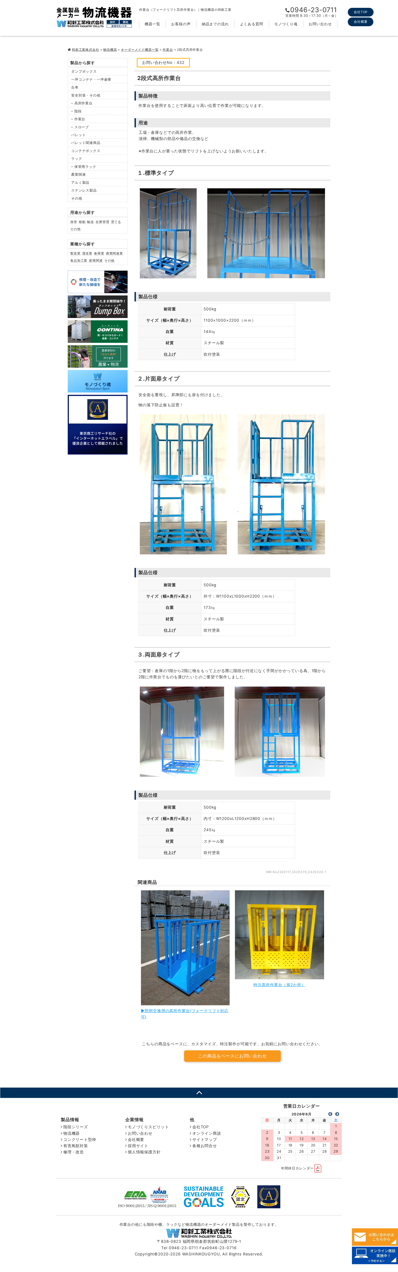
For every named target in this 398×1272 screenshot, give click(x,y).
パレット (78, 135)
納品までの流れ (215, 24)
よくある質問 (251, 24)
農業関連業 (114, 253)
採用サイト (138, 1145)
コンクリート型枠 (79, 1139)
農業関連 (78, 174)
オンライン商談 (206, 1133)
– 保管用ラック (83, 166)
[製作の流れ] (98, 389)
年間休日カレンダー (297, 1168)
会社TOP (361, 12)
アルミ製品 (80, 182)
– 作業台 (78, 119)
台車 (75, 87)
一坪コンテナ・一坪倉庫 (91, 79)
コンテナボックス (85, 151)
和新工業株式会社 (85, 50)
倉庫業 (99, 253)
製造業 (75, 253)
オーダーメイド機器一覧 (139, 50)
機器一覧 (152, 24)
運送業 (87, 253)
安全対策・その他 (85, 95)
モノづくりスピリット (148, 1127)
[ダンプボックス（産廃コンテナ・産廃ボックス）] (98, 314)
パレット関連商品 (85, 142)
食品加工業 (78, 260)
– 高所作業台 (82, 103)
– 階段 (76, 111)
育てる (116, 222)
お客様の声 (180, 24)
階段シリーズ (75, 1127)
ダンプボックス (84, 71)
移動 (82, 222)
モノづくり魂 (286, 24)
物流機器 (110, 50)
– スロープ (80, 127)
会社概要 (360, 21)
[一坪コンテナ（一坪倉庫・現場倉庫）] (98, 339)
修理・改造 (73, 1152)
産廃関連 (95, 260)
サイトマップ (204, 1139)
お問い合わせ (320, 24)
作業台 (168, 50)
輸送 (90, 222)
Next (337, 1114)
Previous (330, 1114)
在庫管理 (102, 222)
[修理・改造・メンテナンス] (98, 290)
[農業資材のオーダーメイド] (98, 364)
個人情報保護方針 (144, 1152)
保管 (73, 222)
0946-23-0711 (313, 10)
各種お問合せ (204, 1145)
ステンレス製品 (84, 190)
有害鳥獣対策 (75, 1145)
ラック (76, 158)
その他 (76, 198)
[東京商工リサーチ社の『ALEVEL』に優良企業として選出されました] (98, 451)
